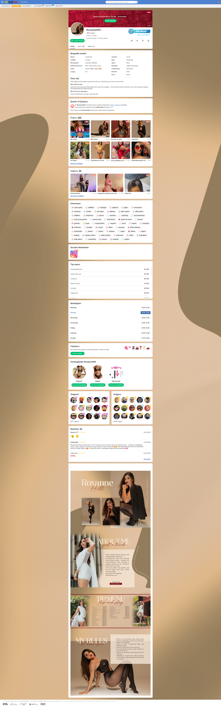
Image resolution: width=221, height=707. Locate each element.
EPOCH (35, 701)
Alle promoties (37, 6)
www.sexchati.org (24, 701)
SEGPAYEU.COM (41, 701)
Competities (48, 6)
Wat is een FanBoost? (144, 35)
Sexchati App (59, 6)
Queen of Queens (115, 105)
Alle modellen (6, 6)
